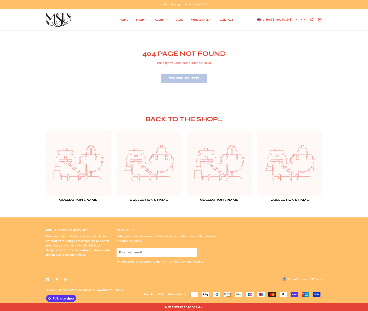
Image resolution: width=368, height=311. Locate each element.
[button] (184, 307)
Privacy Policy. (193, 262)
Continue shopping (184, 78)
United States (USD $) (277, 20)
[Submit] (192, 252)
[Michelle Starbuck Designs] (58, 20)
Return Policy (177, 294)
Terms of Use (170, 262)
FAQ (160, 294)
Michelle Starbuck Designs (76, 290)
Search (148, 294)
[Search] (303, 20)
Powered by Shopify (109, 290)
